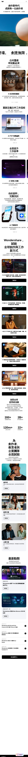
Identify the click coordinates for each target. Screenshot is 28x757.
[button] (13, 102)
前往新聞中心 (14, 657)
